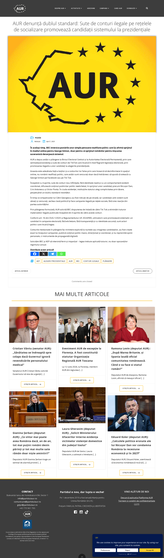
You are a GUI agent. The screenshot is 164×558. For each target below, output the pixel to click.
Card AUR (118, 8)
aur (71, 261)
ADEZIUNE (91, 8)
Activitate (75, 8)
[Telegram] (52, 254)
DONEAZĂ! (131, 8)
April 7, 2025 (50, 141)
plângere (107, 261)
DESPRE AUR (59, 8)
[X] (43, 254)
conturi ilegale (91, 261)
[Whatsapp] (61, 254)
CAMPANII (103, 8)
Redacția (37, 141)
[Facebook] (34, 254)
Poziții (38, 138)
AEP (38, 261)
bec (78, 261)
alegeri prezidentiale (54, 261)
